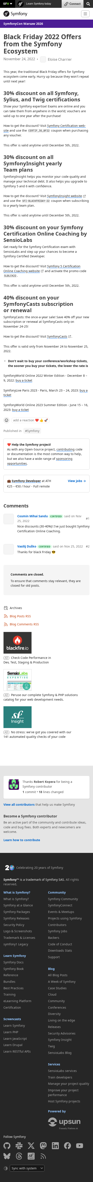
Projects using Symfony (65, 918)
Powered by (57, 1111)
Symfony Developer (26, 481)
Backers (53, 938)
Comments (16, 505)
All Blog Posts (57, 975)
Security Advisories (61, 1033)
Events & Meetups (61, 912)
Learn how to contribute (21, 840)
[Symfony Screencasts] (31, 1156)
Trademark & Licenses (19, 938)
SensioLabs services (62, 1071)
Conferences (57, 1007)
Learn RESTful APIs (17, 1051)
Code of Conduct (60, 944)
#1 (88, 518)
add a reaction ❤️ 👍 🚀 (30, 420)
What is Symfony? (16, 892)
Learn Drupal (12, 1045)
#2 (88, 546)
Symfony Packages (16, 912)
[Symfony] (40, 14)
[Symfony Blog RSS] (43, 1156)
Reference (10, 975)
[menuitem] (24, 899)
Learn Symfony (14, 956)
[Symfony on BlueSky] (6, 1156)
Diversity (54, 1014)
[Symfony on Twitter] (31, 1145)
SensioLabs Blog (60, 1053)
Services (54, 1064)
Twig (51, 1046)
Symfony (32, 431)
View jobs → (77, 481)
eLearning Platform (17, 1001)
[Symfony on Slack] (19, 1145)
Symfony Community (63, 899)
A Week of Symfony (61, 981)
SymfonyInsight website (64, 196)
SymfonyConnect (60, 905)
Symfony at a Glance (18, 905)
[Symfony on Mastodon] (43, 1145)
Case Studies (57, 988)
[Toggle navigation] (85, 13)
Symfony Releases (16, 918)
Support (54, 957)
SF (6, 4)
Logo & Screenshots (17, 931)
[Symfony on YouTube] (79, 1145)
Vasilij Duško (26, 546)
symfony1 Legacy (15, 944)
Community (57, 892)
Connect (74, 3)
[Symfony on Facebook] (67, 1145)
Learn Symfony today (38, 3)
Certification (12, 1007)
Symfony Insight (60, 1040)
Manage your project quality (68, 1084)
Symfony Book (13, 969)
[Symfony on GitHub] (6, 1145)
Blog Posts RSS (20, 616)
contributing (65, 449)
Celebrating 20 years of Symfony (39, 868)
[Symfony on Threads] (19, 1156)
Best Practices (13, 988)
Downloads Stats (60, 950)
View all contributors (19, 804)
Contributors (57, 925)
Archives (16, 608)
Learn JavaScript (15, 1038)
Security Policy (13, 925)
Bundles (9, 981)
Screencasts (12, 1019)
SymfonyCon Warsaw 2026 (23, 24)
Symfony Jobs (57, 931)
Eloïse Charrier (60, 59)
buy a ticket (24, 380)
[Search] (88, 3)
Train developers (60, 1077)
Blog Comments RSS (24, 624)
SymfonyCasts (57, 336)
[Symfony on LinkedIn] (55, 1145)
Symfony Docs (13, 962)
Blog (51, 969)
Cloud (52, 994)
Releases (54, 1027)
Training (9, 994)
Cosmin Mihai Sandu (32, 516)
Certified (56, 516)
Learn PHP (10, 1032)
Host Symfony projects (64, 1101)
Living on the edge (61, 1020)
